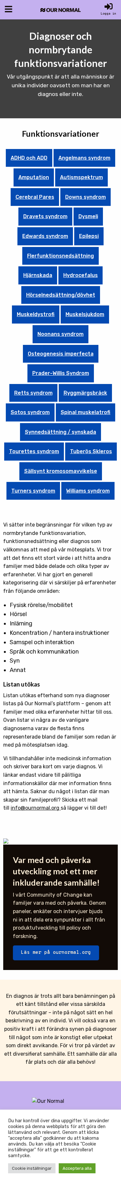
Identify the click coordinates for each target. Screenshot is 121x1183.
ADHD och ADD (29, 158)
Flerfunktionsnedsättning (60, 256)
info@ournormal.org (36, 808)
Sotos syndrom (30, 412)
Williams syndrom (88, 491)
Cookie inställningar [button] (32, 1168)
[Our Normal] (60, 9)
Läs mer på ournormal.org (56, 953)
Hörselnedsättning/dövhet (60, 295)
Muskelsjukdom (85, 314)
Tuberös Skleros (91, 451)
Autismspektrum (81, 177)
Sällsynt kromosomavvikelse (60, 471)
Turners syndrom (33, 491)
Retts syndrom (33, 393)
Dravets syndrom (45, 216)
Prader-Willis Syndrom (60, 373)
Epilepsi (89, 236)
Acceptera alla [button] (77, 1168)
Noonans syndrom (60, 334)
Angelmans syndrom (84, 158)
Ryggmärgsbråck (85, 393)
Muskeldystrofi (36, 314)
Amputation (33, 177)
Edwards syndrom (45, 236)
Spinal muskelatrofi (85, 412)
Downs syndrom (85, 197)
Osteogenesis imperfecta (61, 354)
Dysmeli (88, 216)
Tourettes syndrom (34, 451)
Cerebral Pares (34, 197)
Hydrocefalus (80, 275)
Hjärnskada (37, 275)
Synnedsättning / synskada (60, 432)
